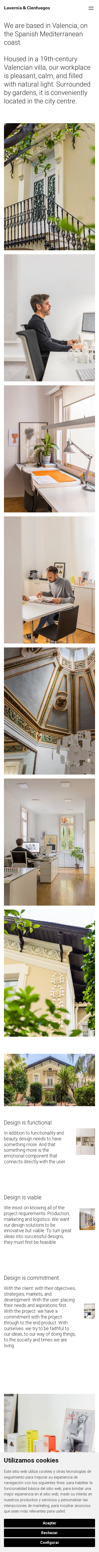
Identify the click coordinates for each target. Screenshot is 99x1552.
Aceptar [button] (49, 1523)
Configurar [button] (49, 1542)
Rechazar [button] (49, 1533)
